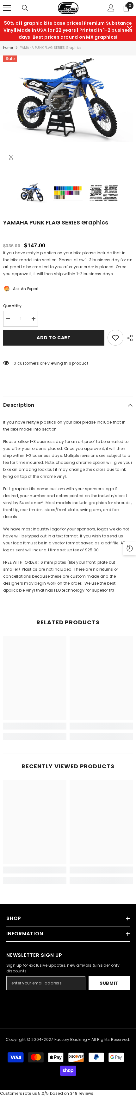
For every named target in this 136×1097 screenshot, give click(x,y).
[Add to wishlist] (115, 338)
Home (8, 47)
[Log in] (111, 7)
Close (129, 28)
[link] (34, 726)
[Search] (25, 8)
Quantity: (12, 305)
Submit (109, 983)
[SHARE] (128, 338)
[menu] (7, 8)
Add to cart (54, 337)
